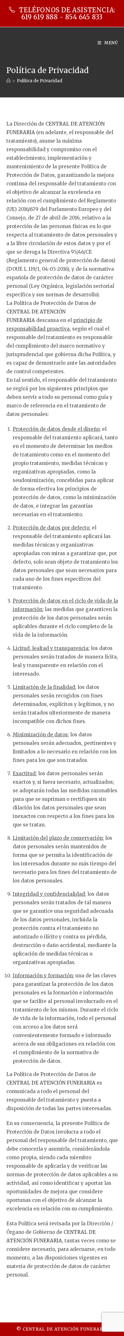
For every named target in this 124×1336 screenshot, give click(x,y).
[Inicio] (8, 81)
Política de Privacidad (39, 81)
